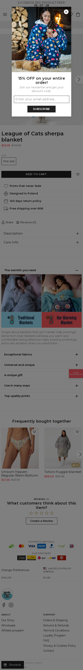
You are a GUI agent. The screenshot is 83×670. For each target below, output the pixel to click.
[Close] (66, 11)
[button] (41, 335)
